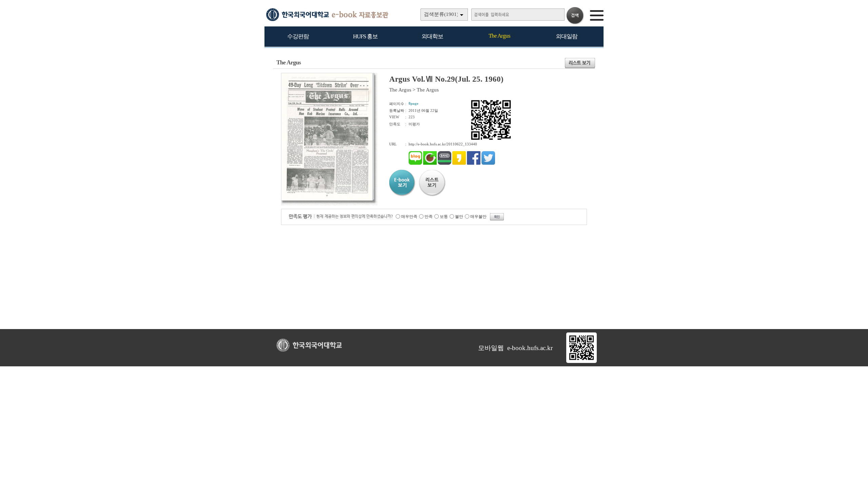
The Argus (499, 36)
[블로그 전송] (415, 163)
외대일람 (566, 36)
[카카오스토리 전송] (459, 163)
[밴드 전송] (444, 163)
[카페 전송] (430, 163)
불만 (459, 216)
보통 (444, 216)
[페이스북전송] (473, 163)
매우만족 (409, 216)
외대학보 (432, 36)
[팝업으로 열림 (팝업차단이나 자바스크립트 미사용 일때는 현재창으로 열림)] (327, 199)
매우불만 (478, 216)
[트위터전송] (488, 163)
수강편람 (298, 36)
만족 (429, 216)
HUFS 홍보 (365, 36)
